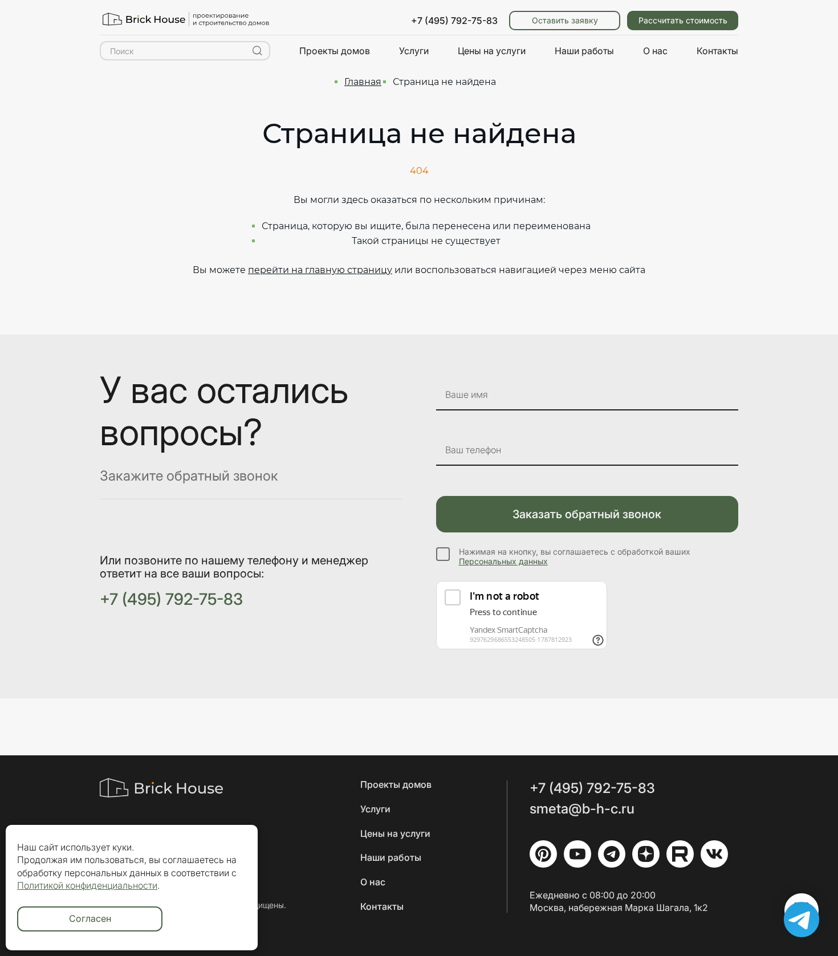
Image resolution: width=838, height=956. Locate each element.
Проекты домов (334, 50)
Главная (362, 81)
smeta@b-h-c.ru (582, 809)
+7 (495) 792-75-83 (454, 20)
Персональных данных (503, 561)
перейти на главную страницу (320, 270)
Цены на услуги (492, 50)
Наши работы (584, 50)
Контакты (717, 50)
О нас (655, 50)
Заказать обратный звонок (586, 514)
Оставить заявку (565, 20)
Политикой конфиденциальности (87, 885)
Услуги (414, 50)
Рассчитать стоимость (682, 20)
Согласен (90, 918)
